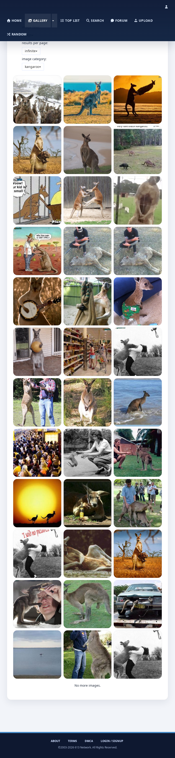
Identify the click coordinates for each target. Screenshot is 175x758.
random (19, 34)
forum (121, 20)
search (97, 20)
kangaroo (32, 66)
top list (72, 20)
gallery (39, 20)
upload (145, 20)
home (16, 20)
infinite (30, 51)
